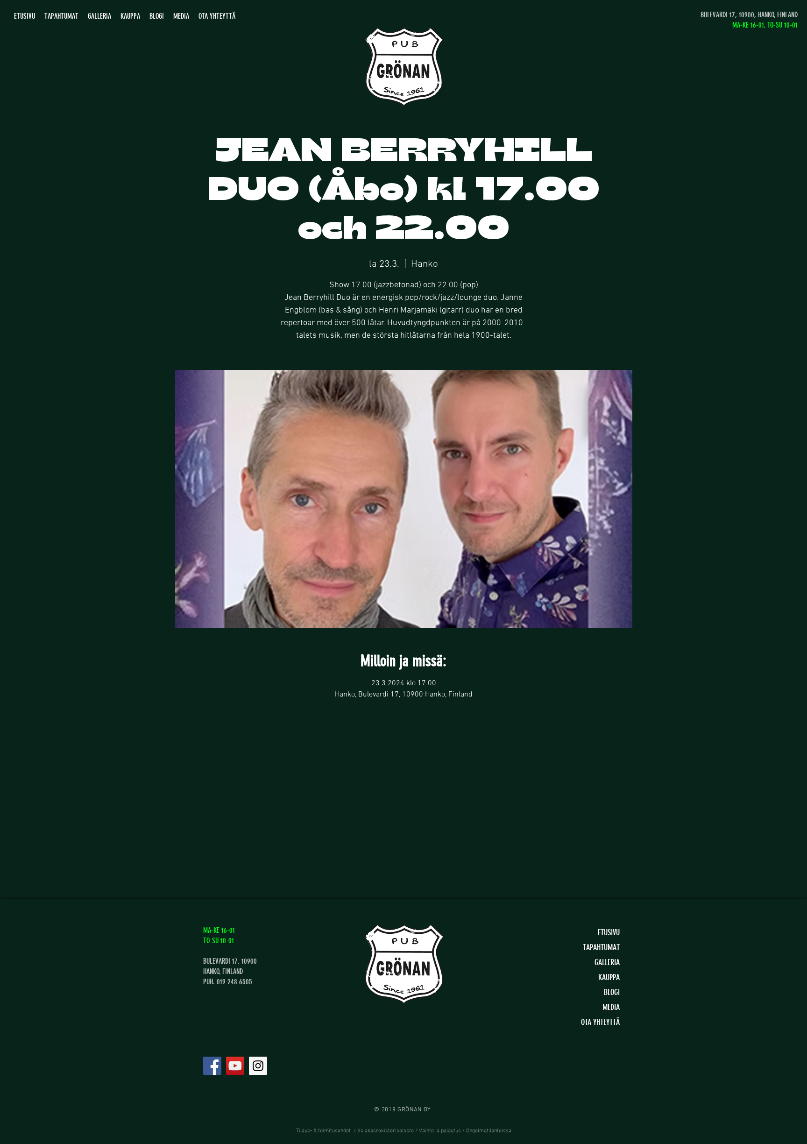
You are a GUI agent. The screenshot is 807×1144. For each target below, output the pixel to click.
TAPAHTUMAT (601, 947)
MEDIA (611, 1007)
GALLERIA (607, 962)
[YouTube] (235, 1066)
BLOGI (612, 992)
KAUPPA (609, 977)
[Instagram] (258, 1066)
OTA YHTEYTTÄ (600, 1022)
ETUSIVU (609, 932)
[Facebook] (212, 1066)
